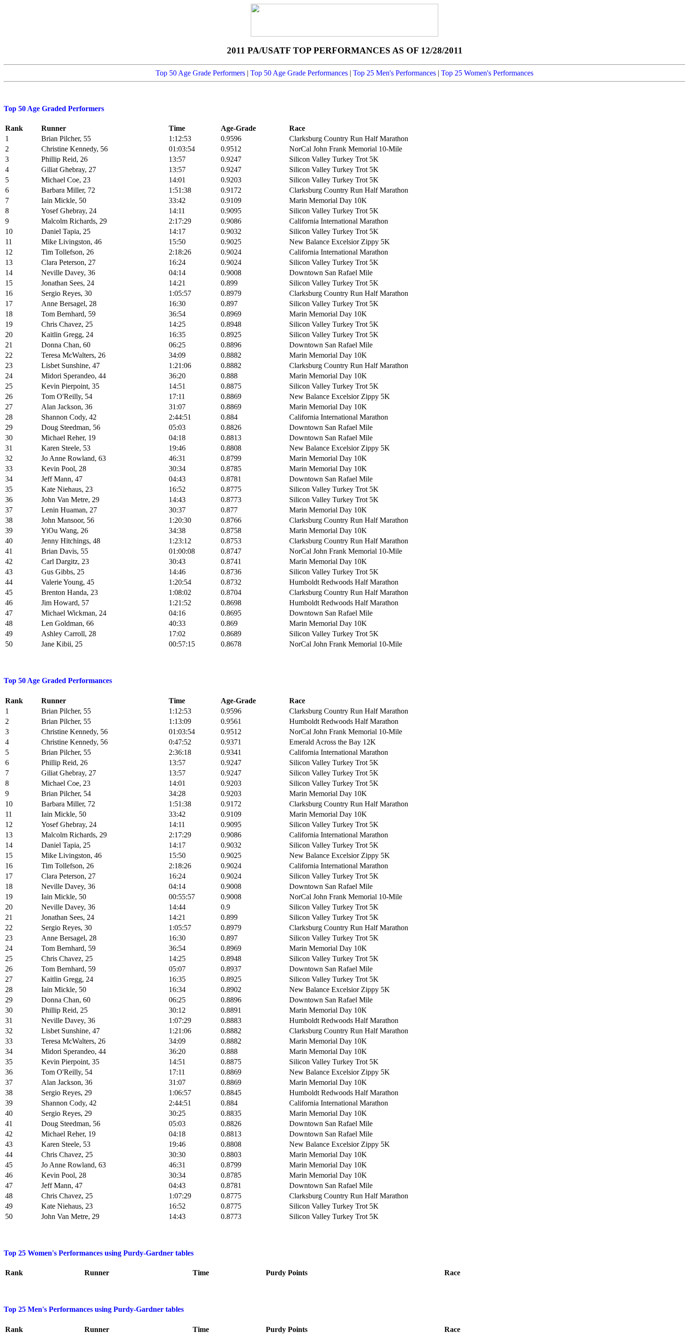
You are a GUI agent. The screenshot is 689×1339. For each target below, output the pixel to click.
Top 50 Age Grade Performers (200, 73)
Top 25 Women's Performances (487, 73)
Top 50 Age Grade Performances (299, 73)
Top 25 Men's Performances (394, 73)
